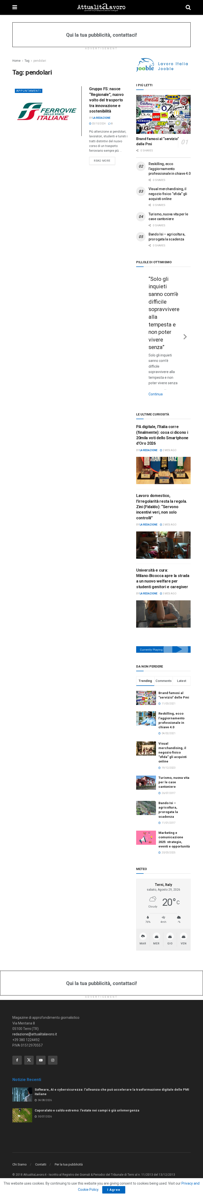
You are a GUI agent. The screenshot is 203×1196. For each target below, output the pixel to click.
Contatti (40, 1164)
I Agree (113, 1190)
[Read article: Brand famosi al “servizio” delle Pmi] (163, 114)
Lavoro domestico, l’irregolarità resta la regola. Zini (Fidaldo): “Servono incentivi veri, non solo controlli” (161, 506)
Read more (104, 160)
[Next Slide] (185, 336)
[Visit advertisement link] (163, 65)
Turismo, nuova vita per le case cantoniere (173, 782)
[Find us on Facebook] (17, 1060)
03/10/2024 (98, 123)
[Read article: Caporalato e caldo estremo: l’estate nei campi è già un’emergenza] (22, 1115)
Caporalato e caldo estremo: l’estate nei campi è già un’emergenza (87, 1110)
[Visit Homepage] (101, 7)
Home (16, 60)
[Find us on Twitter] (29, 1060)
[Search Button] (188, 7)
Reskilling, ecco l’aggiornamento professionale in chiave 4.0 (169, 168)
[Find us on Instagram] (52, 1060)
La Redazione (101, 118)
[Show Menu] (14, 7)
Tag (27, 60)
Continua (156, 394)
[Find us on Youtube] (41, 1060)
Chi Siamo (19, 1164)
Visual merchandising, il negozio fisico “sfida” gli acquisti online (168, 194)
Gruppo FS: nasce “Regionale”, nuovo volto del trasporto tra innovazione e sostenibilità (106, 100)
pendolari (39, 60)
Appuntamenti (28, 90)
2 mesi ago (169, 450)
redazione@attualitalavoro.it (34, 1034)
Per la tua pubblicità (69, 1164)
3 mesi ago (169, 593)
